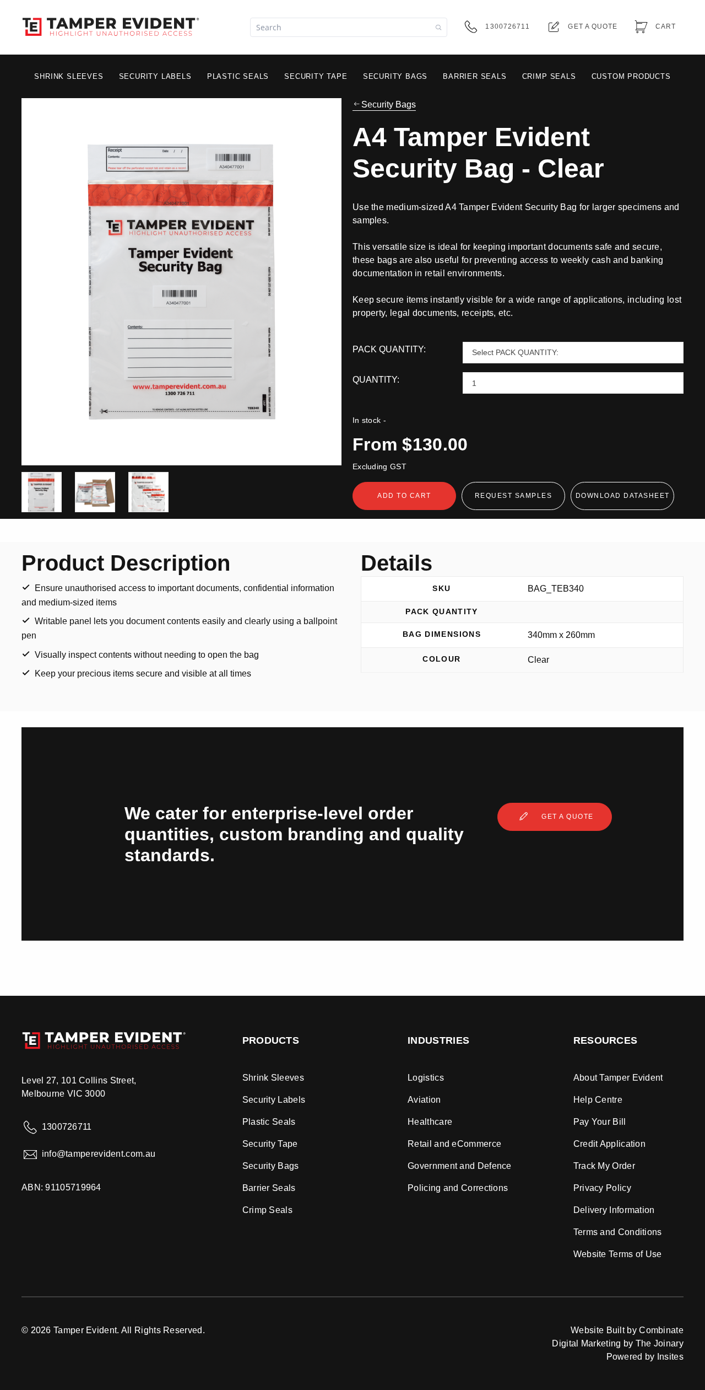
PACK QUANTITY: (389, 349)
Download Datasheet (623, 496)
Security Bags (388, 104)
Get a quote (566, 816)
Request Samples (513, 496)
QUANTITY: (375, 379)
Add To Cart (404, 496)
